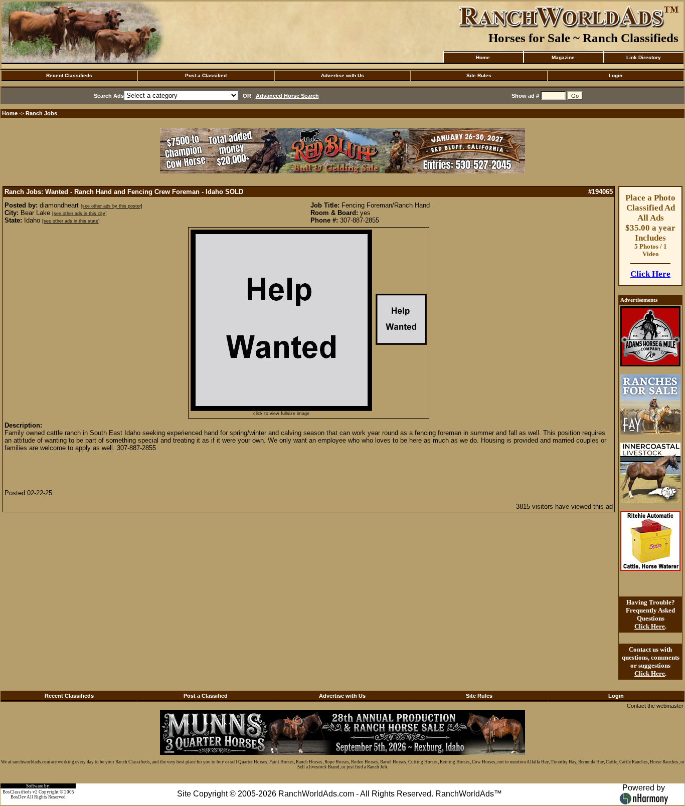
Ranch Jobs (41, 113)
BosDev (18, 796)
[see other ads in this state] (71, 221)
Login (615, 75)
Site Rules (478, 75)
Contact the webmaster (655, 706)
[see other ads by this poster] (111, 206)
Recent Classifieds (69, 75)
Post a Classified (206, 75)
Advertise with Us (342, 75)
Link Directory (643, 57)
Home (483, 57)
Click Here (650, 274)
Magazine (563, 57)
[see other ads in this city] (79, 213)
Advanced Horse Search (287, 96)
